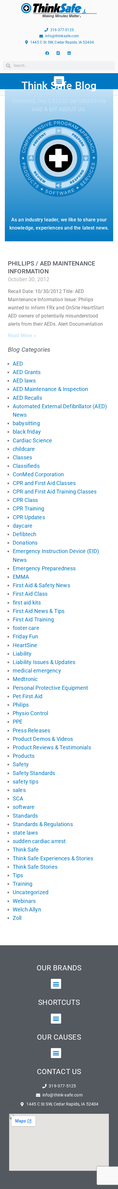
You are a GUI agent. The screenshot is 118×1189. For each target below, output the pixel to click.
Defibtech (24, 534)
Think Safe (26, 849)
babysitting (26, 423)
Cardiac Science (32, 440)
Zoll (17, 918)
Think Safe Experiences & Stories (53, 858)
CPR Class (25, 500)
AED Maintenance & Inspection (50, 389)
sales (19, 790)
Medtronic (25, 679)
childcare (24, 449)
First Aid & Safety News (41, 585)
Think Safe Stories (35, 867)
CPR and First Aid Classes (44, 483)
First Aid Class (30, 594)
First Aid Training (33, 619)
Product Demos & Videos (43, 739)
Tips (18, 875)
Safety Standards (34, 773)
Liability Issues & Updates (44, 662)
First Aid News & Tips (38, 611)
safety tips (25, 781)
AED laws (24, 380)
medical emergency (37, 670)
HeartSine (25, 645)
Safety (21, 764)
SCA (18, 798)
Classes (22, 457)
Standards (25, 816)
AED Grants (27, 372)
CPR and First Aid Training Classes (55, 491)
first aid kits (27, 602)
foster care (26, 628)
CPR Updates (29, 517)
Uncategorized (30, 892)
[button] (56, 984)
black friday (27, 431)
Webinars (24, 901)
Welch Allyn (27, 909)
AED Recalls (27, 398)
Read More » (22, 335)
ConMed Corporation (38, 474)
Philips (21, 705)
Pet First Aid (27, 696)
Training (22, 884)
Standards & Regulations (43, 824)
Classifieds (26, 466)
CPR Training (28, 508)
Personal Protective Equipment (50, 688)
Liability (22, 653)
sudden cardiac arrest (39, 841)
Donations (25, 542)
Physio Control (30, 713)
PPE (17, 721)
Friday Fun (25, 636)
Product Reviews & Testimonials (52, 747)
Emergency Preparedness (44, 568)
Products (23, 756)
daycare (22, 526)
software (23, 807)
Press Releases (31, 730)
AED (18, 363)
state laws (25, 832)
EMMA (21, 577)
